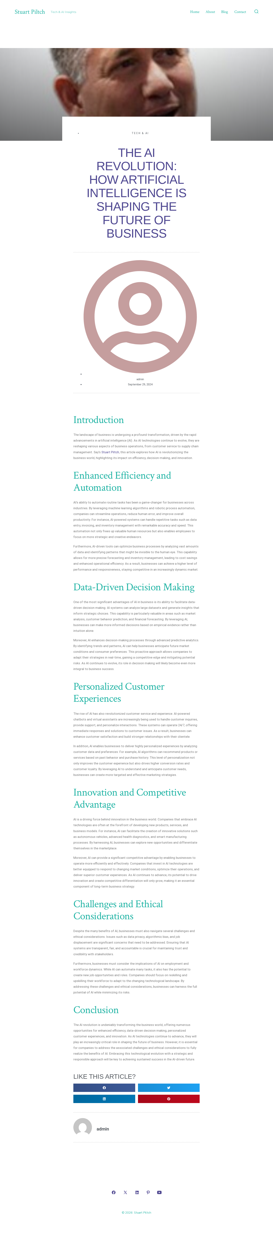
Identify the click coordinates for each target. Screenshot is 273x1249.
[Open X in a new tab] (125, 1192)
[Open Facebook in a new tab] (113, 1192)
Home (194, 11)
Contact (240, 11)
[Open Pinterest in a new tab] (148, 1192)
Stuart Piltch (110, 452)
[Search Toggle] (256, 12)
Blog (224, 11)
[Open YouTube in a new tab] (159, 1192)
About (210, 11)
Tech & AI (140, 133)
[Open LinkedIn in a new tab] (137, 1192)
